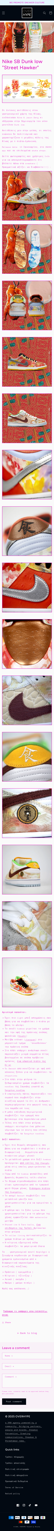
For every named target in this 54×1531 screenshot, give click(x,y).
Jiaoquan (30, 1039)
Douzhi (22, 1036)
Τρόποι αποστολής (15, 1463)
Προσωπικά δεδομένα (16, 1481)
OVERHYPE (23, 1526)
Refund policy (12, 1494)
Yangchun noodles (15, 1090)
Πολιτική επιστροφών (17, 1469)
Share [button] (8, 1322)
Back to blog (28, 1333)
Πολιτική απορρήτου (16, 1475)
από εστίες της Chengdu (34, 1163)
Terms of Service (14, 1487)
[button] (3, 13)
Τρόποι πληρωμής (14, 1457)
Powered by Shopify (33, 1526)
